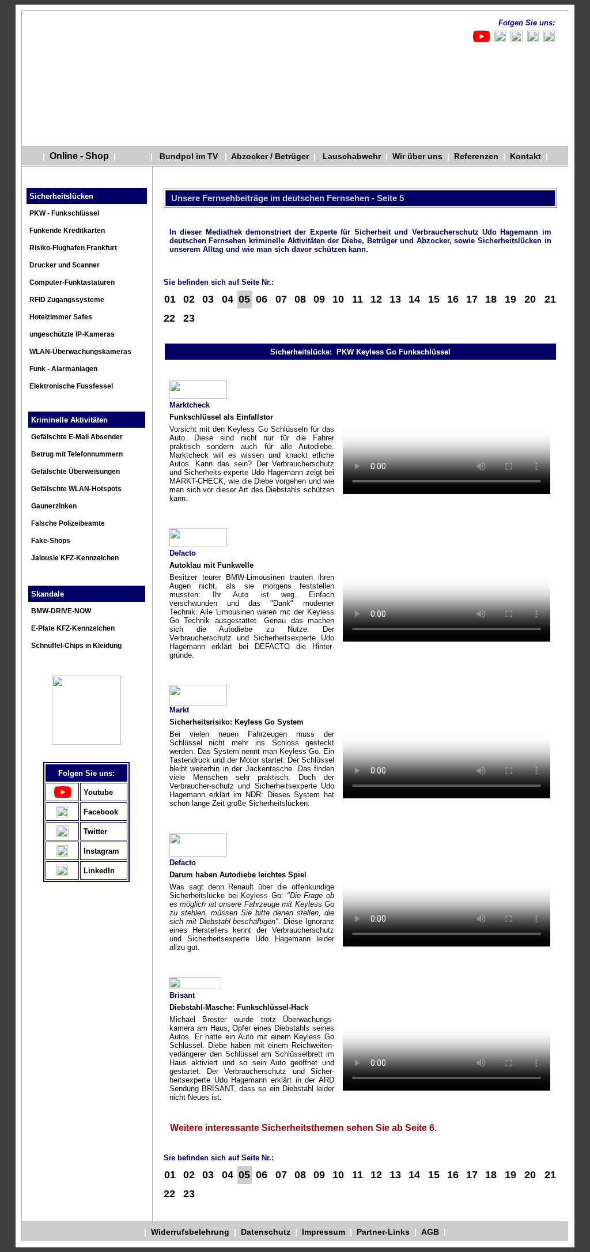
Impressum (323, 1231)
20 (530, 299)
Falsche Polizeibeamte (68, 523)
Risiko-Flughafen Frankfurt (73, 248)
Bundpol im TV (185, 156)
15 (434, 299)
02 (189, 299)
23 (189, 318)
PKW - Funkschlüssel (64, 213)
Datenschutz (267, 1231)
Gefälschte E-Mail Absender (77, 437)
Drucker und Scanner (64, 265)
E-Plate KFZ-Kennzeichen (73, 628)
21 (550, 299)
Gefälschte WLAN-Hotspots (76, 489)
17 (472, 299)
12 (376, 299)
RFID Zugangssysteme (66, 300)
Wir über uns (417, 156)
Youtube (98, 792)
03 (208, 299)
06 (261, 299)
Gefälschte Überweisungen (75, 471)
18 (491, 299)
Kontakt (523, 156)
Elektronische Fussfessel (71, 386)
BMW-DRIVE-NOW (61, 611)
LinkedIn (99, 870)
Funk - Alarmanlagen (63, 369)
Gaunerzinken (54, 506)
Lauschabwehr (351, 156)
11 (357, 299)
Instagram (101, 851)
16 (453, 299)
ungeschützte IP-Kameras (72, 334)
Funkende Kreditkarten (67, 231)
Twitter (95, 831)
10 (338, 299)
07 (281, 299)
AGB (430, 1231)
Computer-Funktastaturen (72, 282)
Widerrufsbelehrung (191, 1231)
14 (414, 299)
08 (300, 299)
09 (319, 299)
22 (169, 318)
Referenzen (476, 156)
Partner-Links (383, 1231)
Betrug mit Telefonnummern (77, 454)
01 (170, 299)
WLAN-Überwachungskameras (80, 352)
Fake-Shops (50, 541)
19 (510, 299)
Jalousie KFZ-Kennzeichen (75, 558)
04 (227, 299)
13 (395, 299)
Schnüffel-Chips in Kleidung (76, 646)
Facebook (101, 812)
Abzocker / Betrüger (270, 156)
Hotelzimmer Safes (60, 317)
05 (244, 299)
